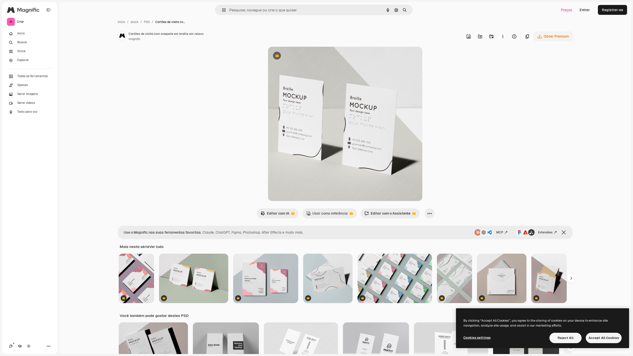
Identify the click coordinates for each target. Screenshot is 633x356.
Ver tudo (156, 247)
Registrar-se (612, 10)
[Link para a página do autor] (122, 36)
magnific (134, 39)
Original (300, 56)
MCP (499, 232)
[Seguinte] (571, 278)
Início (121, 22)
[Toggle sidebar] (48, 10)
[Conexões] (11, 346)
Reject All (565, 338)
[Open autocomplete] (222, 10)
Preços (566, 10)
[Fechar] (564, 232)
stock (134, 22)
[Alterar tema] (29, 346)
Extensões (545, 232)
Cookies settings (477, 337)
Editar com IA (275, 214)
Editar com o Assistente (387, 214)
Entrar (585, 10)
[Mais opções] (503, 36)
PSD (147, 22)
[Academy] (20, 346)
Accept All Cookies (603, 338)
